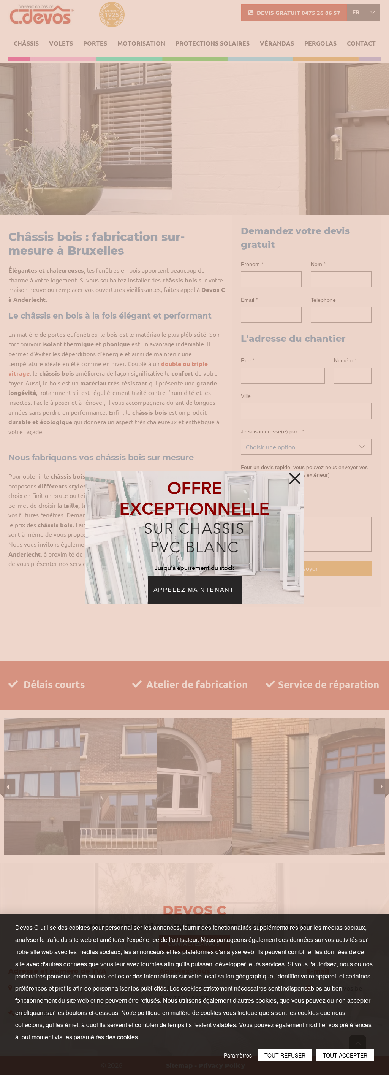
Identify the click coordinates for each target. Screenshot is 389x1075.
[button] (294, 478)
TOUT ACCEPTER (345, 1055)
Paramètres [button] (238, 1055)
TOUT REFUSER (284, 1055)
